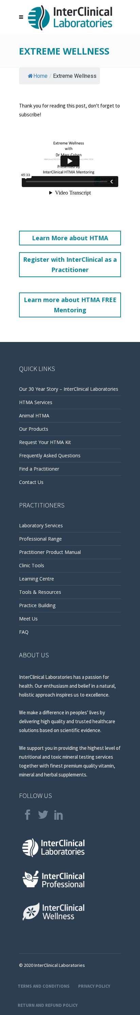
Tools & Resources (40, 592)
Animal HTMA (34, 415)
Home (40, 76)
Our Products (33, 429)
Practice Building (37, 605)
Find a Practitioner (39, 469)
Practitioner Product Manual (50, 552)
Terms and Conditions (44, 986)
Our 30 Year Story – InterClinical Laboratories (68, 389)
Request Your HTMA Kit (45, 442)
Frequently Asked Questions (50, 455)
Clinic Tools (31, 565)
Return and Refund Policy (47, 1005)
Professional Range (40, 538)
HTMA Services (35, 402)
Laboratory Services (41, 525)
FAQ (24, 632)
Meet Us (28, 618)
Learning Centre (36, 578)
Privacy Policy (94, 986)
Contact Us (31, 482)
